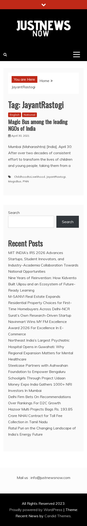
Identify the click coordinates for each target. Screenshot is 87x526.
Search (14, 212)
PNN (26, 181)
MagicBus (14, 181)
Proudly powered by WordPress (36, 509)
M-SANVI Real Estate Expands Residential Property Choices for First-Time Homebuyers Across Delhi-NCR (40, 302)
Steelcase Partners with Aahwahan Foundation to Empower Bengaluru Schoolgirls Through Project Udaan (38, 371)
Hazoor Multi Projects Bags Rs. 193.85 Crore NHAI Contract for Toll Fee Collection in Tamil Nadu (40, 415)
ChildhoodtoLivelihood (29, 176)
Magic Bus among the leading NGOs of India (38, 124)
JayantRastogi (56, 176)
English (14, 114)
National (29, 114)
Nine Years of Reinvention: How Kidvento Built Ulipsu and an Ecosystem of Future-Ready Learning (42, 284)
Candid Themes (58, 516)
